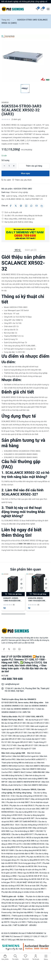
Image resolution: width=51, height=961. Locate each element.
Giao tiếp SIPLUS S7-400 (37, 733)
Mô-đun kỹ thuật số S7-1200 (37, 720)
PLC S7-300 (6, 742)
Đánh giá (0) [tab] (31, 250)
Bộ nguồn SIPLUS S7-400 (22, 742)
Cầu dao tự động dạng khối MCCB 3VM (16, 828)
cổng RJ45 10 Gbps (26, 196)
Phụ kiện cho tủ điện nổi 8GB (36, 900)
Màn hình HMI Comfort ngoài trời (26, 756)
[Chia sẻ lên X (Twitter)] (15, 205)
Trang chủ (5, 20)
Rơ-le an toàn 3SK (32, 886)
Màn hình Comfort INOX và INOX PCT (31, 759)
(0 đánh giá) (16, 119)
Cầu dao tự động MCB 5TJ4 (26, 812)
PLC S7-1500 (6, 736)
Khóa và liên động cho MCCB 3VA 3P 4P (29, 879)
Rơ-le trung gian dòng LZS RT (30, 863)
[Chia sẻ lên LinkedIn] (26, 205)
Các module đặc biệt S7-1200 (33, 739)
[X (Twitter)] (9, 649)
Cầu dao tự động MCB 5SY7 (22, 834)
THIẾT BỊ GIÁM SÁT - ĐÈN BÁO (25, 925)
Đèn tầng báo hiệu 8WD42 (23, 912)
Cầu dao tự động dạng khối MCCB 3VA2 (30, 850)
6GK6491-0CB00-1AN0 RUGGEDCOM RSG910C (11, 600)
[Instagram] (19, 649)
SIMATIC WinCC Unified (22, 772)
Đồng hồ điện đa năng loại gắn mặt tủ (16, 903)
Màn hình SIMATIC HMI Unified (36, 785)
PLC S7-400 (12, 745)
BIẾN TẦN (26, 712)
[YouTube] (14, 649)
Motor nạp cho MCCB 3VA (28, 873)
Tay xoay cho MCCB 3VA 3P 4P (30, 876)
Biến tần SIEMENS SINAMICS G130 (20, 709)
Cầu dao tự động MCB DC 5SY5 (32, 860)
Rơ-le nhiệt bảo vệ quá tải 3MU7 (33, 889)
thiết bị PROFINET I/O (34, 199)
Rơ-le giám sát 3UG (9, 873)
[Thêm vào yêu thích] (21, 588)
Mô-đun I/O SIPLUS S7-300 (38, 723)
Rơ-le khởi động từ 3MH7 (25, 831)
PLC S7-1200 (24, 726)
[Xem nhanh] (21, 583)
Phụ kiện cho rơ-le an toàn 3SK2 (27, 809)
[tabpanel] (25, 402)
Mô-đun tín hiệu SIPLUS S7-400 (13, 723)
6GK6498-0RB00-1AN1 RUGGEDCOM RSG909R (36, 600)
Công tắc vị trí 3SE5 (18, 922)
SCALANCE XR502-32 (15, 199)
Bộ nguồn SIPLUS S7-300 (17, 733)
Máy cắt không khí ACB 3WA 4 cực (25, 841)
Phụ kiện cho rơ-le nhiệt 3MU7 (18, 802)
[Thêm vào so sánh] (21, 579)
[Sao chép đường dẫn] (41, 206)
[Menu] (48, 8)
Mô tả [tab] (17, 250)
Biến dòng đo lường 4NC (12, 909)
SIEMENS (5, 102)
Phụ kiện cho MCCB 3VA (27, 866)
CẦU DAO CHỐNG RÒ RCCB (33, 844)
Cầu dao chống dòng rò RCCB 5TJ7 (34, 825)
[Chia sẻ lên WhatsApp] (31, 205)
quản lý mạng (11, 196)
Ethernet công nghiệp (19, 192)
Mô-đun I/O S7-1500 (9, 726)
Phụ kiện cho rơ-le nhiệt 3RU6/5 (21, 806)
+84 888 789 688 (12, 678)
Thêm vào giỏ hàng (34, 166)
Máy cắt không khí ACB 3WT (23, 818)
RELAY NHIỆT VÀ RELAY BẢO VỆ (29, 882)
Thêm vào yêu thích (23, 180)
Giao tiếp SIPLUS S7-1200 (27, 745)
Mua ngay (25, 173)
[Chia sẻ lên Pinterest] (21, 205)
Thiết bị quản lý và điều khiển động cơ (26, 916)
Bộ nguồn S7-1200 (28, 749)
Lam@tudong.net (12, 684)
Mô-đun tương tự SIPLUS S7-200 (26, 736)
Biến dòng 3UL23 (22, 919)
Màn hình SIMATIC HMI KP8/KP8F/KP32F (25, 782)
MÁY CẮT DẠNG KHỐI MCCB (26, 822)
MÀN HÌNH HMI (39, 772)
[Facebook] (3, 649)
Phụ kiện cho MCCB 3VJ (35, 857)
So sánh (7, 180)
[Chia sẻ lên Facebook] (10, 205)
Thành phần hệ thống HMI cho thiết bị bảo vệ (18, 763)
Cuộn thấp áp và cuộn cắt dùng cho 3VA (30, 870)
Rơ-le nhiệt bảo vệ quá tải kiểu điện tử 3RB (17, 854)
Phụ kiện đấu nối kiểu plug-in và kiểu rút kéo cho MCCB (22, 892)
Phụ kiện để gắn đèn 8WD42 (13, 900)
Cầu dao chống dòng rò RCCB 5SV (29, 796)
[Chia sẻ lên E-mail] (36, 205)
